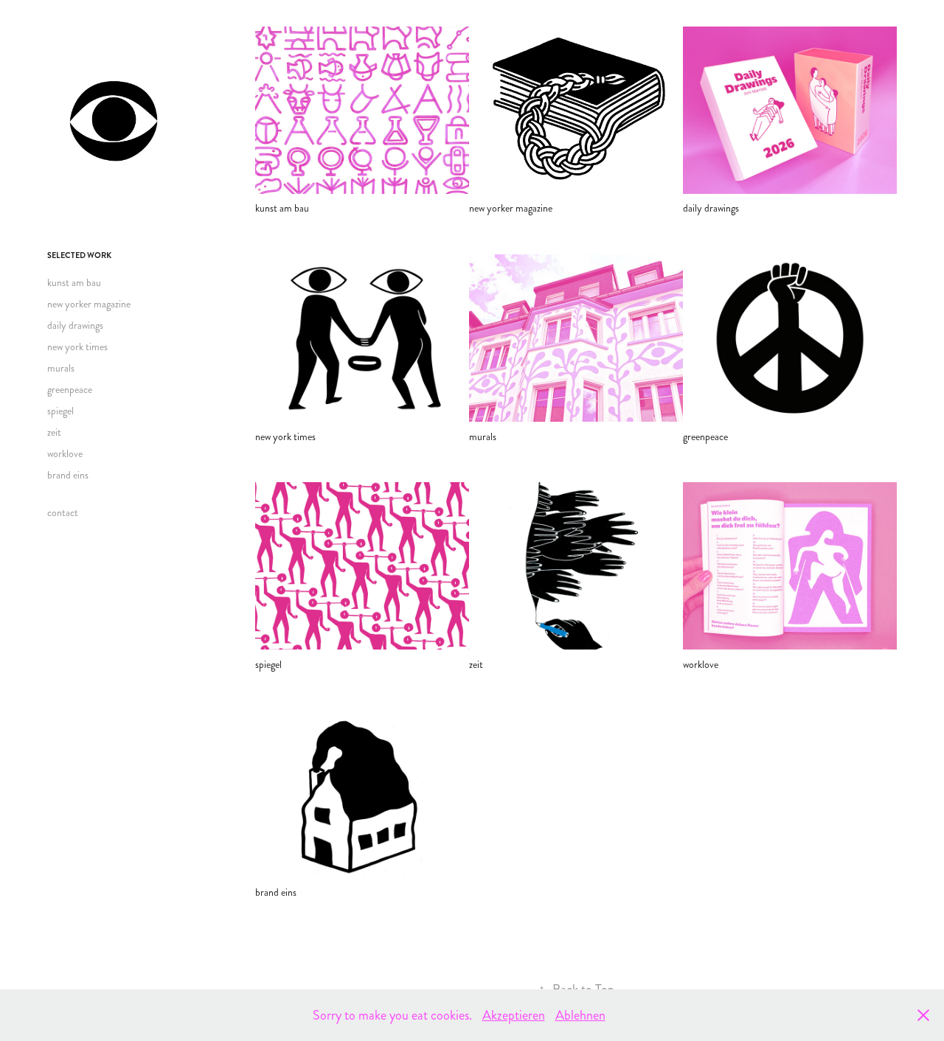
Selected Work (79, 255)
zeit (54, 432)
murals (60, 368)
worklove (65, 454)
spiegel (60, 411)
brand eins (67, 475)
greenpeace (69, 390)
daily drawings (75, 325)
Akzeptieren (513, 1015)
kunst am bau (74, 283)
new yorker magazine (89, 304)
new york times (77, 347)
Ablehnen (580, 1015)
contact (62, 513)
